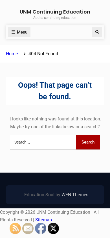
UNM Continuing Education (55, 11)
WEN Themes (74, 194)
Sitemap (43, 219)
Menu (22, 32)
